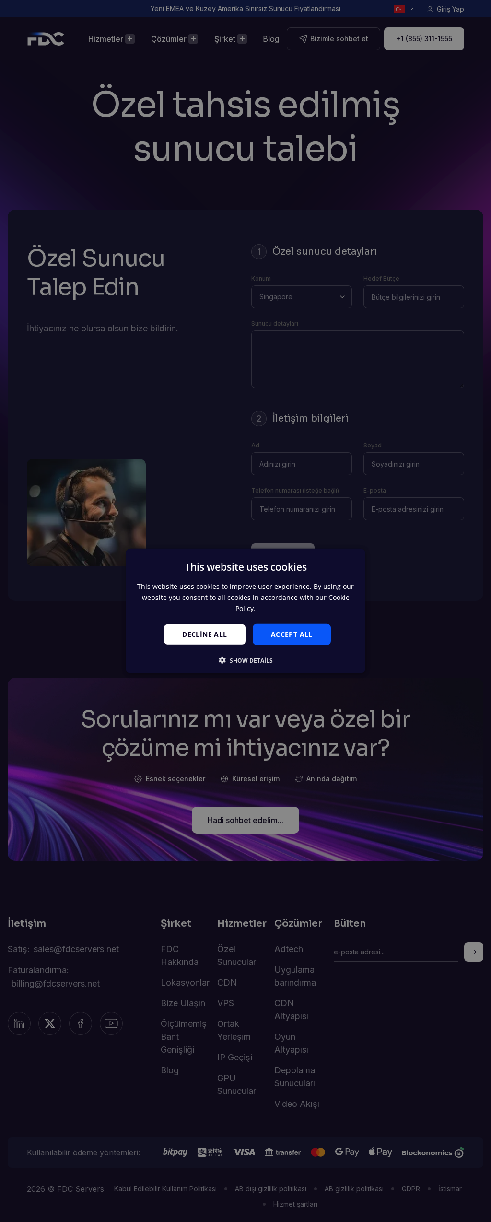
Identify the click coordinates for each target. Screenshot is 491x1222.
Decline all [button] (204, 633)
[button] (246, 660)
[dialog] (245, 611)
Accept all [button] (292, 633)
